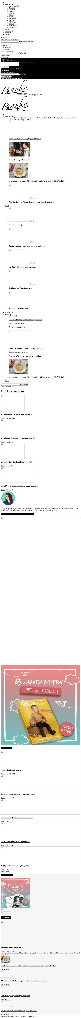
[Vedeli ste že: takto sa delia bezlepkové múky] (19, 344)
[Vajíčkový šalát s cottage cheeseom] (22, 263)
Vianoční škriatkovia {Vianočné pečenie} (17, 462)
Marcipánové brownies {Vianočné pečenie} (18, 438)
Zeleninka (12, 27)
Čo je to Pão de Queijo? (18, 327)
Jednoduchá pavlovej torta (20, 160)
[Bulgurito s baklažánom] (19, 305)
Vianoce (11, 24)
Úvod (2, 386)
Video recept (13, 25)
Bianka (3, 418)
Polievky (11, 15)
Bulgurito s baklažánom (18, 308)
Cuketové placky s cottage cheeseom (15, 996)
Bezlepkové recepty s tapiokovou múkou (25, 356)
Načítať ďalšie (5, 871)
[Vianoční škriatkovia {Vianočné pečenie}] (13, 458)
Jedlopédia (8, 32)
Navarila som (9, 4)
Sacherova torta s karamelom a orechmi (17, 818)
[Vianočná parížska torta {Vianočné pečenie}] (40, 790)
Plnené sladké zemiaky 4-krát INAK (15, 842)
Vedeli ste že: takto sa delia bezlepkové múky (27, 348)
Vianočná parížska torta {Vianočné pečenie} (18, 794)
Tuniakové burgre (16, 225)
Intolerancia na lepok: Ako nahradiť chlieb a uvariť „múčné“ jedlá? (36, 181)
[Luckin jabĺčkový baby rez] (40, 766)
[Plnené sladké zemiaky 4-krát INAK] (40, 838)
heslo (20, 43)
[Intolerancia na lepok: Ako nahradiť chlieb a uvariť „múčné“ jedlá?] (18, 177)
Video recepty (9, 31)
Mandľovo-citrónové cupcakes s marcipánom (19, 486)
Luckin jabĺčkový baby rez (12, 770)
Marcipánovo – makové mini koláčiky (16, 414)
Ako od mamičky (14, 6)
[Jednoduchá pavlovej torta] (19, 156)
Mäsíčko (11, 13)
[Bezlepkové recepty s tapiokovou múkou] (18, 352)
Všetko (11, 118)
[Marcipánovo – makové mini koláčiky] (13, 410)
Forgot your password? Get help (11, 69)
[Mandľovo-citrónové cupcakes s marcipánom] (17, 482)
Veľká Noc (12, 22)
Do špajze (12, 11)
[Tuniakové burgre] (22, 221)
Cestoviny (12, 9)
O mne (7, 34)
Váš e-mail (22, 53)
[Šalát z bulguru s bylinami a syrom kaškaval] (22, 242)
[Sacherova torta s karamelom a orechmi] (40, 814)
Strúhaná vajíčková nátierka (20, 288)
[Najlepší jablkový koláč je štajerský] (40, 862)
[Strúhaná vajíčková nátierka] (22, 284)
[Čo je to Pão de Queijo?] (16, 323)
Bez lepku (12, 8)
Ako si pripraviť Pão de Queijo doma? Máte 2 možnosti (31, 202)
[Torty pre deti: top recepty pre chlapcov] (19, 135)
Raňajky (11, 16)
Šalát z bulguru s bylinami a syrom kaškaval (27, 246)
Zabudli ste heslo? (6, 47)
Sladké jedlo (12, 18)
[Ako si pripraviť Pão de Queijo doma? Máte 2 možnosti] (22, 198)
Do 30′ (7, 29)
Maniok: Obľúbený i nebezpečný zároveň (25, 320)
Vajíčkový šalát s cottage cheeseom (22, 267)
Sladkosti (11, 20)
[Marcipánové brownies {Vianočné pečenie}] (12, 434)
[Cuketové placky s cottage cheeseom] (7, 992)
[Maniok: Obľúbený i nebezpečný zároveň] (13, 316)
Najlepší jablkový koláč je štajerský (15, 865)
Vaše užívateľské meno (26, 41)
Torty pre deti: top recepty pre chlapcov (25, 139)
